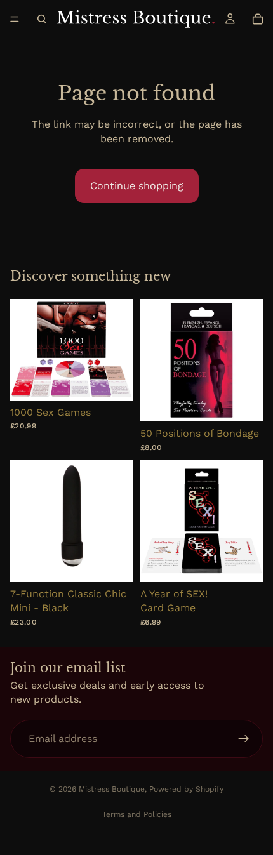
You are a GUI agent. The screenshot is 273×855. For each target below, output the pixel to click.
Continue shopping (136, 186)
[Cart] (258, 19)
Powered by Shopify (186, 789)
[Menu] (14, 19)
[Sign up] (243, 739)
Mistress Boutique (112, 789)
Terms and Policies (136, 814)
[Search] (42, 19)
